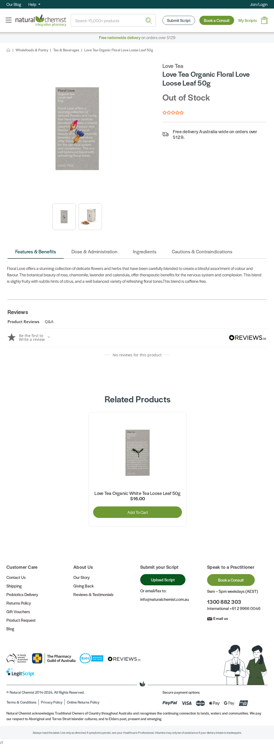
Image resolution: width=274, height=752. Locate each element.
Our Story (81, 577)
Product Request (21, 620)
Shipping (14, 586)
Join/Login (259, 4)
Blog (10, 628)
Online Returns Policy (83, 702)
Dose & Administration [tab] (94, 251)
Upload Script (163, 579)
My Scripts (247, 20)
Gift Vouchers (18, 611)
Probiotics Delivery (22, 594)
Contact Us (16, 577)
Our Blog (13, 4)
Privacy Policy (51, 702)
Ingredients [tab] (144, 251)
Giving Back (83, 586)
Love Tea (173, 66)
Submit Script (179, 20)
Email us (220, 618)
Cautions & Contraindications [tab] (202, 251)
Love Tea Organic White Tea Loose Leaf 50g (137, 493)
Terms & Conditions (21, 702)
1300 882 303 (224, 601)
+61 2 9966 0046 (245, 608)
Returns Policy (18, 603)
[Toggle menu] (8, 20)
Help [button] (32, 4)
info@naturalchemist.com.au (164, 599)
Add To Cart (137, 512)
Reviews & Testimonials (93, 594)
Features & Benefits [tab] (35, 251)
